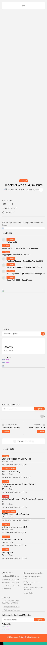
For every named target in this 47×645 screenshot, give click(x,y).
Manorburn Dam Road (12, 540)
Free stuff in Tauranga (11, 471)
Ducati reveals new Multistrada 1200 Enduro (24, 267)
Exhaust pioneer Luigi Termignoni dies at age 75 (26, 274)
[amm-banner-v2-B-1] (23, 383)
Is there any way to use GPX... (15, 527)
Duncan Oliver (17, 190)
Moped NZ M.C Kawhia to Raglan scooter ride (20, 248)
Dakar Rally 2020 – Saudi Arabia (19, 280)
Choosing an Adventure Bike (33, 573)
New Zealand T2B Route (10, 576)
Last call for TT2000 (11, 427)
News (6, 496)
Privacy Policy (28, 593)
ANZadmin (9, 464)
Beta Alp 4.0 (7, 552)
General (24, 181)
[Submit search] (43, 333)
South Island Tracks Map (10, 582)
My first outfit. (12, 242)
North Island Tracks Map (10, 579)
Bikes (6, 456)
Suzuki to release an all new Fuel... (17, 459)
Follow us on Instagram (12, 610)
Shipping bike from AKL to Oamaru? (16, 255)
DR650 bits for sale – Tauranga (15, 514)
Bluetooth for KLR (37, 427)
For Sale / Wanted (10, 469)
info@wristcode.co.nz (11, 607)
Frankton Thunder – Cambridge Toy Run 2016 (25, 261)
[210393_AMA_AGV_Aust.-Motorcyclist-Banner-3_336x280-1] (23, 308)
